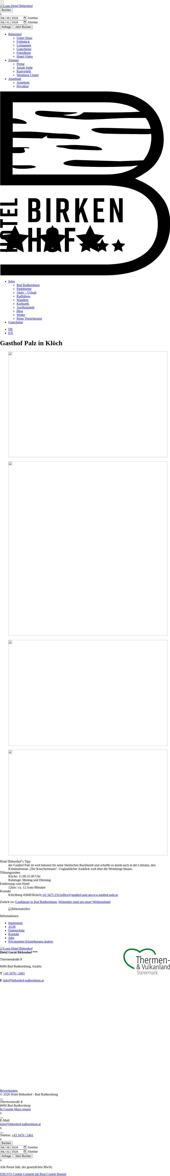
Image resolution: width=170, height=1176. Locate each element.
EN (10, 333)
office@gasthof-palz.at (76, 895)
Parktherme (24, 289)
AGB (12, 926)
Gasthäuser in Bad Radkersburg (36, 902)
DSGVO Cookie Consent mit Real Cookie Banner (33, 1174)
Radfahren (23, 296)
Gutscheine (24, 49)
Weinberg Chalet (28, 75)
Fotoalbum (24, 53)
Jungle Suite (25, 67)
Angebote (14, 79)
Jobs (11, 938)
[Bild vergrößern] (88, 456)
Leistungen (24, 45)
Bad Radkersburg (28, 285)
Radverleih (24, 71)
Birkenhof (15, 34)
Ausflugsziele (25, 307)
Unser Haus (24, 38)
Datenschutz (16, 930)
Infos (11, 281)
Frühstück (23, 41)
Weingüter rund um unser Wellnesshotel (84, 902)
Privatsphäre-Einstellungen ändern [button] (30, 941)
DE (10, 329)
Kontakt (13, 934)
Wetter (21, 315)
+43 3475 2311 (51, 895)
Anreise (33, 18)
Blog (20, 311)
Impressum (15, 923)
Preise (20, 64)
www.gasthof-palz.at (104, 895)
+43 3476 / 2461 (14, 973)
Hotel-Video (25, 56)
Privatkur (23, 86)
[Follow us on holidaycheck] (85, 1087)
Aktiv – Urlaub (26, 292)
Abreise (33, 22)
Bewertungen (9, 1090)
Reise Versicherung (29, 318)
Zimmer (13, 60)
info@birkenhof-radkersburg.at (23, 980)
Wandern (22, 300)
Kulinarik (23, 303)
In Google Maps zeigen (15, 1109)
